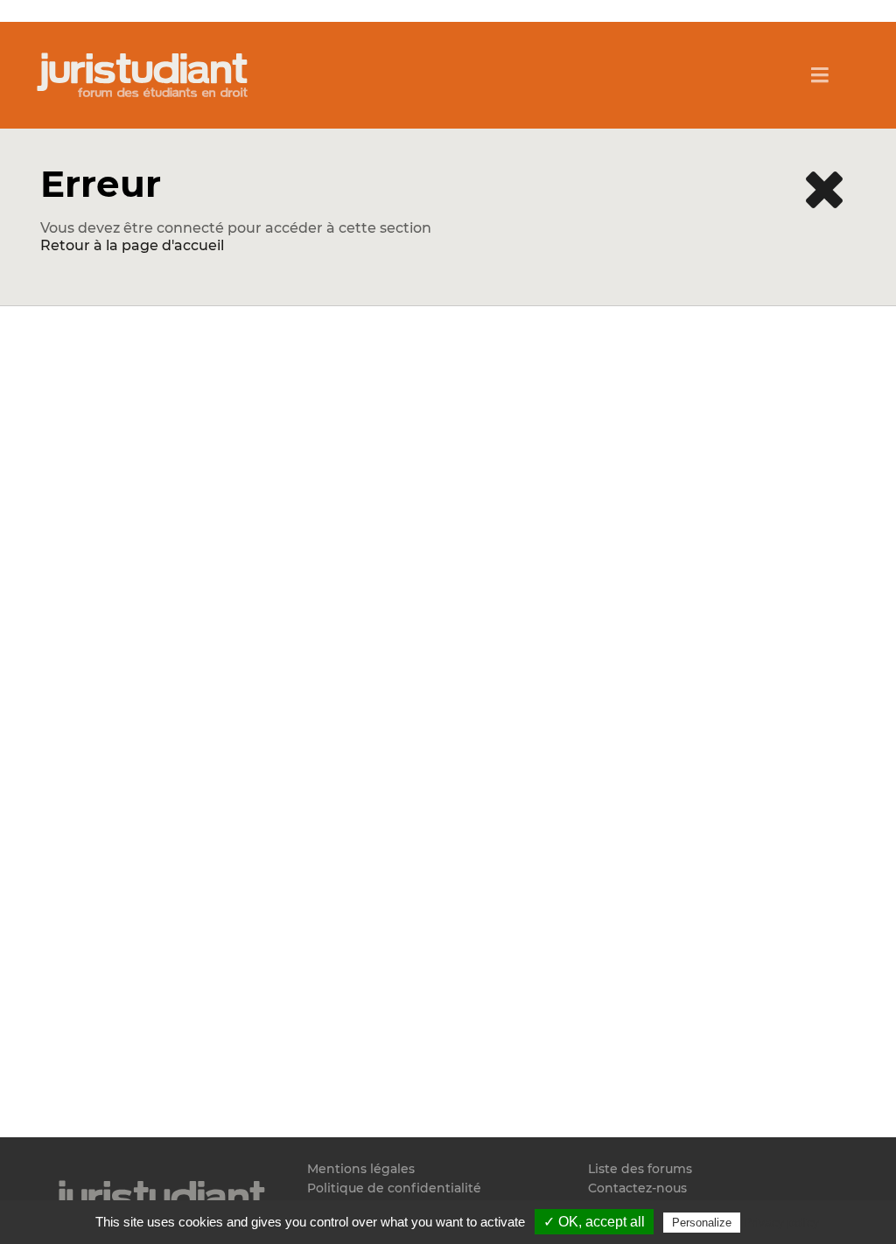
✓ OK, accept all (594, 1221)
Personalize (702, 1222)
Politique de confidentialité (394, 1188)
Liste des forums (640, 1169)
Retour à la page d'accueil (132, 245)
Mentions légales (361, 1169)
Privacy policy (781, 1222)
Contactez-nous (637, 1188)
